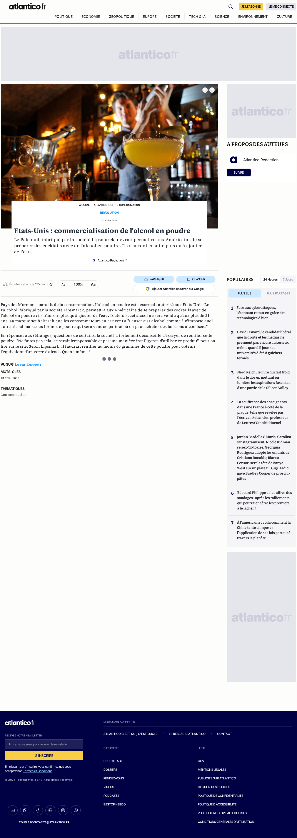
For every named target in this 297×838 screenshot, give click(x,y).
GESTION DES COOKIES (214, 787)
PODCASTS (111, 795)
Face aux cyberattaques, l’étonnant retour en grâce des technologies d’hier (261, 313)
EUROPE (150, 16)
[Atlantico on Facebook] (38, 810)
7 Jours (288, 279)
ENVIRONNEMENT (253, 16)
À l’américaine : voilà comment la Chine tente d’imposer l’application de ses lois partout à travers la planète (264, 530)
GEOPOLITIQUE (121, 16)
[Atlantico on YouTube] (76, 810)
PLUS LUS (245, 293)
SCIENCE (222, 16)
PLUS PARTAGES (278, 293)
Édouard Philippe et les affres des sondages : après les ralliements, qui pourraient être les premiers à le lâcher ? (264, 500)
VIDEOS (108, 787)
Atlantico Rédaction (111, 260)
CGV (201, 761)
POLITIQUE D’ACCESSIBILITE (217, 804)
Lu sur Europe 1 (28, 364)
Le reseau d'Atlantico (187, 734)
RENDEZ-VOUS (113, 778)
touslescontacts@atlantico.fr (44, 822)
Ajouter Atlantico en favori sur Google (178, 289)
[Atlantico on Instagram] (63, 810)
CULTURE (284, 16)
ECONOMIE (91, 16)
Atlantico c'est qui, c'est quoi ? (130, 734)
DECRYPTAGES (113, 761)
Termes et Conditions (37, 771)
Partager (157, 279)
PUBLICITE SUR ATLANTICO (217, 778)
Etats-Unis (10, 378)
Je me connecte (281, 6)
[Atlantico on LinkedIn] (50, 810)
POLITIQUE (64, 16)
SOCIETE (172, 16)
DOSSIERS (110, 769)
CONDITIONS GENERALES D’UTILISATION (226, 821)
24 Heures (270, 279)
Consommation (129, 205)
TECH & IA (197, 16)
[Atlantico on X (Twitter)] (25, 810)
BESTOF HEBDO (114, 804)
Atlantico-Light (105, 205)
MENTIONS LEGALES (212, 769)
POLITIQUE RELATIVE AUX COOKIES (222, 813)
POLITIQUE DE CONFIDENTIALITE (220, 795)
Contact (224, 734)
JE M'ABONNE (251, 6)
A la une (84, 205)
